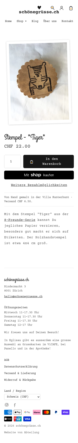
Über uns (50, 21)
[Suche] (53, 8)
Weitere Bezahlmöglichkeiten (39, 185)
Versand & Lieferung (20, 373)
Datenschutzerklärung (20, 366)
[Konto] (62, 8)
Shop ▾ (22, 21)
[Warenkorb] (71, 8)
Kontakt (67, 21)
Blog (35, 21)
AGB (6, 360)
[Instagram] (6, 404)
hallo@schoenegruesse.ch (23, 296)
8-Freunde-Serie (19, 220)
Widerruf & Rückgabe (20, 380)
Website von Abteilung (21, 432)
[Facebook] (14, 404)
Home (8, 21)
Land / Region (15, 391)
